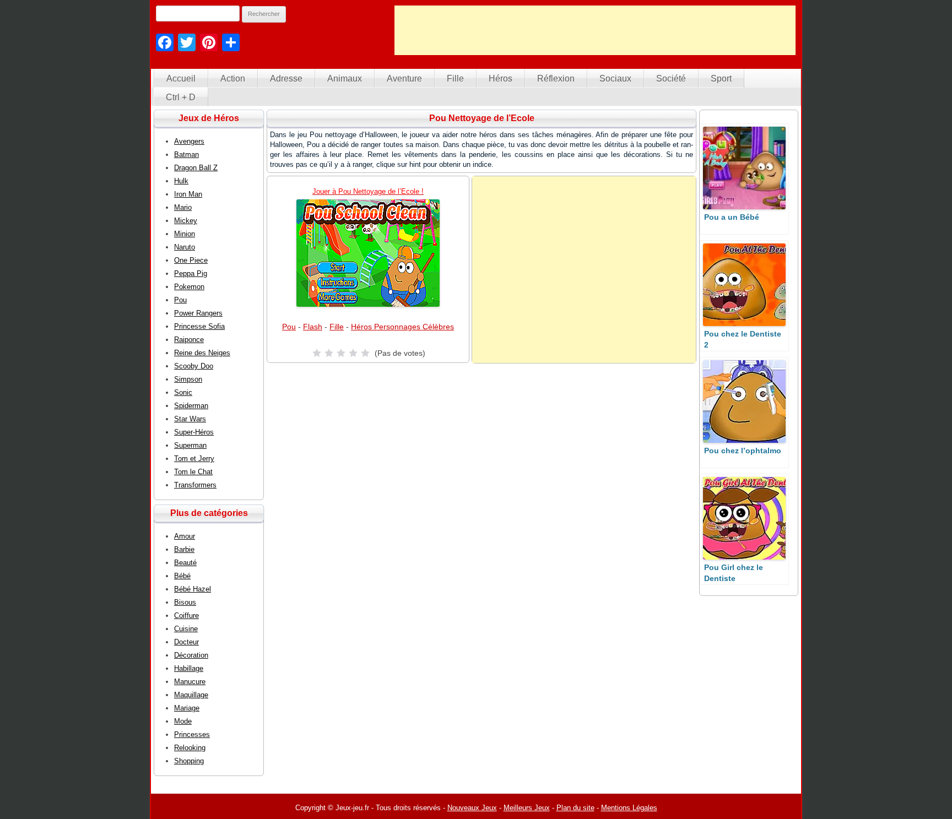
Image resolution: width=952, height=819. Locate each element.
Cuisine (186, 629)
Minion (184, 234)
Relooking (189, 748)
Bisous (185, 602)
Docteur (186, 642)
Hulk (181, 181)
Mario (183, 207)
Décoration (191, 655)
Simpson (188, 379)
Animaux (344, 78)
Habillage (188, 668)
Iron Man (188, 194)
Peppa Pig (190, 273)
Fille (455, 78)
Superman (190, 445)
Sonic (183, 392)
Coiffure (186, 615)
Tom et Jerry (194, 458)
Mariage (186, 708)
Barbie (184, 549)
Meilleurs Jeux (527, 808)
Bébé (182, 576)
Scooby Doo (193, 366)
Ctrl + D (181, 97)
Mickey (185, 220)
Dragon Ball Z (196, 168)
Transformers (195, 485)
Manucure (189, 681)
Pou (289, 326)
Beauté (185, 562)
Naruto (184, 247)
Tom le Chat (193, 472)
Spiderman (191, 406)
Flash (312, 326)
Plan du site (575, 808)
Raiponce (189, 339)
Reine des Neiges (202, 353)
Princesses (192, 734)
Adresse (286, 78)
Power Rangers (198, 313)
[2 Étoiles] (328, 353)
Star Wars (190, 419)
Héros (500, 78)
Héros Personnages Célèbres (402, 326)
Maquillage (191, 695)
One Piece (191, 260)
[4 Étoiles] (353, 353)
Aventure (404, 78)
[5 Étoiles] (365, 353)
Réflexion (556, 78)
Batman (186, 154)
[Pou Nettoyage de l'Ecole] (368, 253)
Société (671, 78)
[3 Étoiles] (341, 353)
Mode (183, 721)
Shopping (189, 761)
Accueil (181, 78)
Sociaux (615, 78)
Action (232, 78)
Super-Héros (194, 432)
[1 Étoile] (316, 353)
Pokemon (189, 287)
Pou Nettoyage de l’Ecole (481, 118)
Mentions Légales (629, 808)
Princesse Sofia (199, 326)
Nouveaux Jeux (472, 808)
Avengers (189, 141)
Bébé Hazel (192, 589)
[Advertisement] (595, 30)
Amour (184, 536)
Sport (721, 78)
